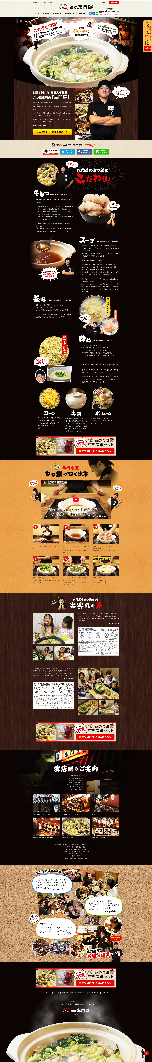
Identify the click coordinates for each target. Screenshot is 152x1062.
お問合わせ (105, 993)
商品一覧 (56, 993)
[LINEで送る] (97, 13)
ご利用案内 (65, 993)
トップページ (47, 993)
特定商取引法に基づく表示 (78, 993)
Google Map (92, 844)
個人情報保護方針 (94, 993)
